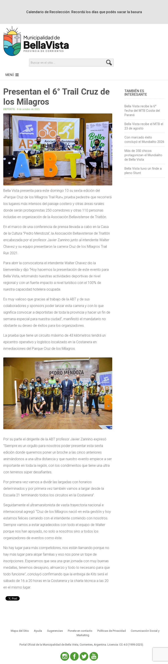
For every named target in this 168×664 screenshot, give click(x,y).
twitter (84, 656)
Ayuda (38, 630)
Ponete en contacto (80, 630)
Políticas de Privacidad (111, 630)
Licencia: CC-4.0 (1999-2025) (125, 644)
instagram (64, 656)
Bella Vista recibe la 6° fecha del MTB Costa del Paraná (142, 110)
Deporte (9, 109)
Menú (9, 75)
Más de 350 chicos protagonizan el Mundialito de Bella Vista (143, 155)
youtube (93, 656)
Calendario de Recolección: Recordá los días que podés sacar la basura (84, 12)
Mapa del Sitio (20, 630)
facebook (74, 656)
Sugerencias (55, 630)
